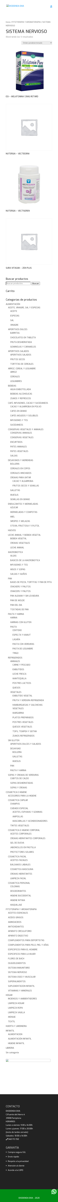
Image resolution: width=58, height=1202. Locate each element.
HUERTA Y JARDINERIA (16, 1026)
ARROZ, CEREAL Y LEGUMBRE (22, 368)
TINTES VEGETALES (19, 825)
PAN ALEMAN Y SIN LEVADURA (24, 595)
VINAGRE (14, 325)
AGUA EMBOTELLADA (20, 389)
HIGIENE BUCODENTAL (20, 895)
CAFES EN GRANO (18, 411)
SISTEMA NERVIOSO (17, 972)
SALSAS (14, 455)
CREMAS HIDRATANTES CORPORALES (27, 838)
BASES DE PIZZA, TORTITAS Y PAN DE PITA (31, 582)
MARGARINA (18, 713)
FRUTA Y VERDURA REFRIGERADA (28, 700)
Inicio (8, 22)
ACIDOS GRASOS (15, 917)
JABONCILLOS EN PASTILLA (23, 847)
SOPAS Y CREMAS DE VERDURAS (23, 775)
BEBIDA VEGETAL (18, 538)
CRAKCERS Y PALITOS (20, 591)
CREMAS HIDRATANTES (21, 873)
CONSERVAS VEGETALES (21, 437)
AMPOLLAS (17, 816)
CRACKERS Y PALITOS (20, 586)
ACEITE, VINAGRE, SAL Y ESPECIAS (24, 307)
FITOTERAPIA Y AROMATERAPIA (26, 22)
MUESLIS (14, 495)
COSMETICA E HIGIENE (16, 792)
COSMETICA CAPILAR (18, 800)
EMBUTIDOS (18, 669)
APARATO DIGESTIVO (18, 935)
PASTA (13, 626)
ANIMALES (15, 661)
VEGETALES (15, 692)
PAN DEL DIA (16, 605)
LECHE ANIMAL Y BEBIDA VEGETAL (24, 535)
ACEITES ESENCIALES (18, 913)
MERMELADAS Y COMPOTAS (23, 512)
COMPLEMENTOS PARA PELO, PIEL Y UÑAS (28, 945)
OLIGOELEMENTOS (17, 963)
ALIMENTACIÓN (13, 304)
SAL (12, 320)
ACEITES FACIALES (19, 860)
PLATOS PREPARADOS (23, 717)
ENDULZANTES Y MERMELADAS (23, 504)
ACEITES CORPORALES (21, 833)
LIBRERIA (10, 1048)
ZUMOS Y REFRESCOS (20, 398)
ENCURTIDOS (16, 442)
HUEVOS (12, 530)
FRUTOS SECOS (17, 359)
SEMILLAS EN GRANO (20, 499)
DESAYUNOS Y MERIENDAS (20, 460)
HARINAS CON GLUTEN (20, 622)
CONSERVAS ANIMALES (21, 432)
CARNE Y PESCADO (21, 664)
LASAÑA (16, 639)
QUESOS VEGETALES (22, 726)
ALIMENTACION (15, 1034)
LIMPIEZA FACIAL (18, 878)
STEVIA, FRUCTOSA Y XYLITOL (24, 525)
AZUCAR (14, 507)
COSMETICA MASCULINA (21, 869)
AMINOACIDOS (14, 922)
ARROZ (13, 372)
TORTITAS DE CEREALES (21, 364)
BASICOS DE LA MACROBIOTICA (25, 560)
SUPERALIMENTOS (17, 981)
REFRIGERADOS (15, 657)
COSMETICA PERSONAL (19, 883)
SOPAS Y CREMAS (18, 787)
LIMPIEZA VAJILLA (16, 1012)
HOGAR (9, 995)
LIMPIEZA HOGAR (16, 1003)
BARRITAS (15, 333)
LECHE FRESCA (19, 674)
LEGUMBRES (16, 381)
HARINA (13, 617)
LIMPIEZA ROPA (15, 1008)
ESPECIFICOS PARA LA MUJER (22, 954)
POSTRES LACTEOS (21, 683)
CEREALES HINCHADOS (20, 473)
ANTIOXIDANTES (16, 926)
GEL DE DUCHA (17, 842)
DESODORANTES (18, 891)
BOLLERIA (14, 464)
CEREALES (15, 376)
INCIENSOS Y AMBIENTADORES (22, 998)
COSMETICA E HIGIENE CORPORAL (24, 830)
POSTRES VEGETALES (22, 722)
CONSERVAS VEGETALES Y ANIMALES (25, 429)
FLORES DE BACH (16, 958)
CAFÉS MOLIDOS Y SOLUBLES (24, 415)
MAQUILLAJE (16, 905)
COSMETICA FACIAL (17, 856)
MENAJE (12, 1017)
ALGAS (13, 555)
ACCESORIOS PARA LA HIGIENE (22, 795)
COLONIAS (15, 886)
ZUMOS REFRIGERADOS (23, 735)
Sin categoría (12, 1052)
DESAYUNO (15, 748)
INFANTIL (10, 1030)
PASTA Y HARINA (16, 614)
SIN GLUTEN (13, 740)
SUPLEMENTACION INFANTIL (21, 986)
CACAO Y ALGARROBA (22, 481)
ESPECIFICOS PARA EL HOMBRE (22, 949)
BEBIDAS (12, 385)
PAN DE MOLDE (17, 600)
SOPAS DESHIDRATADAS (21, 783)
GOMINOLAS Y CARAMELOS (23, 346)
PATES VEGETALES (19, 451)
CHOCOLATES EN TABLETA (23, 337)
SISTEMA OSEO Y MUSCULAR (22, 976)
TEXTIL (11, 1021)
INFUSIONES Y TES (19, 420)
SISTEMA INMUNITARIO (19, 967)
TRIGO (15, 653)
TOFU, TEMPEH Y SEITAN (24, 731)
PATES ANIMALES (18, 446)
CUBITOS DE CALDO (19, 778)
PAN (10, 578)
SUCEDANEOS (16, 424)
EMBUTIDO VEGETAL (22, 695)
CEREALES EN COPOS (20, 468)
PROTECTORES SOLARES (22, 852)
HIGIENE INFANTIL (16, 1043)
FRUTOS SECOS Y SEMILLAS (25, 485)
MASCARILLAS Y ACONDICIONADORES (29, 821)
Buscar (35, 283)
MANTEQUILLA (19, 678)
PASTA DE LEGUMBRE (22, 648)
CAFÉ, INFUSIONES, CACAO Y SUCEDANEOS (28, 403)
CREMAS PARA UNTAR (20, 477)
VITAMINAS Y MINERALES (20, 990)
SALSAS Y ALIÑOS (18, 574)
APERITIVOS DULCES (17, 329)
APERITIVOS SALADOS (18, 351)
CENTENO (17, 630)
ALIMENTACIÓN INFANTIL (19, 1038)
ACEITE (13, 311)
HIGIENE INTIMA (17, 900)
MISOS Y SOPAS (17, 569)
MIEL (12, 516)
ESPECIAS (14, 315)
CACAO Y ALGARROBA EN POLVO (25, 406)
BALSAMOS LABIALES (20, 864)
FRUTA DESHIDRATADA (21, 342)
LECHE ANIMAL (17, 547)
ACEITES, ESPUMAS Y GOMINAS (27, 812)
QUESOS (16, 687)
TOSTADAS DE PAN (19, 609)
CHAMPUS (15, 803)
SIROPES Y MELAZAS (20, 521)
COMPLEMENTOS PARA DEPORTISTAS (26, 940)
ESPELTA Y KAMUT (21, 635)
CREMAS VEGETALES (20, 543)
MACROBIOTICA (15, 552)
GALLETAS (15, 490)
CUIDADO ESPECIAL (19, 808)
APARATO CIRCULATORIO (20, 931)
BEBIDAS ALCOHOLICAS (21, 393)
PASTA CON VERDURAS (23, 644)
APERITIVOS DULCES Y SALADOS (25, 744)
